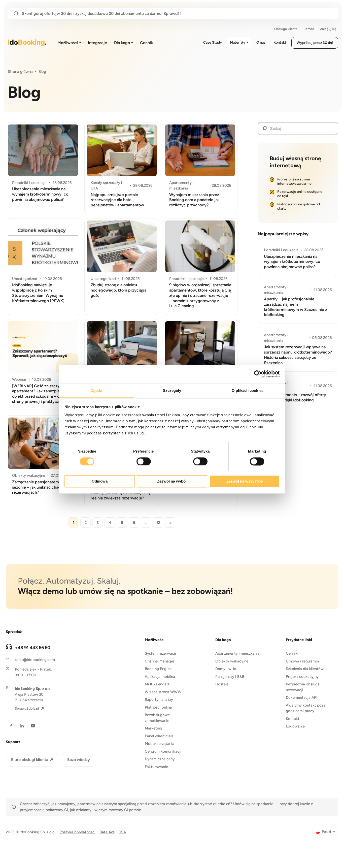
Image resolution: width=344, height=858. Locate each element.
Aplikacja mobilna (160, 676)
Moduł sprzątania (159, 743)
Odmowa (100, 481)
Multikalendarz (157, 684)
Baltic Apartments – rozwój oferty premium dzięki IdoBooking (295, 397)
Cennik (292, 653)
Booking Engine (158, 668)
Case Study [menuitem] (212, 42)
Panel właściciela (159, 736)
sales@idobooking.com (35, 659)
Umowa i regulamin (302, 661)
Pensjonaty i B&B (229, 676)
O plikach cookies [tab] (247, 390)
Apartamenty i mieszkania (237, 653)
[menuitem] (325, 832)
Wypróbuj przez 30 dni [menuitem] (315, 43)
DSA (122, 832)
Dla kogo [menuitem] (122, 42)
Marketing (153, 728)
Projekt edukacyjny (302, 676)
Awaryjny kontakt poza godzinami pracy (305, 708)
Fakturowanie (156, 767)
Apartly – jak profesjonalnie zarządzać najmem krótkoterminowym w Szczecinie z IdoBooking (295, 307)
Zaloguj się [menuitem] (328, 29)
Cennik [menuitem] (146, 42)
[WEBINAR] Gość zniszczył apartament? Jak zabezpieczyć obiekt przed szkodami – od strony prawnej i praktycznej (40, 394)
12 (158, 522)
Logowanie (295, 726)
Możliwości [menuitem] (67, 42)
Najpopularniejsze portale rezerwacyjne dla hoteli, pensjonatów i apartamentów (117, 200)
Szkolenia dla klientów (305, 668)
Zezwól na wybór (172, 481)
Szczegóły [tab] (172, 390)
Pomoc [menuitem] (308, 29)
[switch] (143, 461)
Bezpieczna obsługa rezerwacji (303, 687)
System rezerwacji (160, 653)
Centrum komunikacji (163, 751)
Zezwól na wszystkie (244, 481)
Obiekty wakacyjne (231, 661)
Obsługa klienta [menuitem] (285, 29)
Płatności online (158, 707)
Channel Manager (159, 661)
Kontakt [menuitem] (279, 42)
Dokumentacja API (301, 697)
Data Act (107, 832)
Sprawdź (171, 13)
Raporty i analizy (159, 699)
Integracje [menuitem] (97, 42)
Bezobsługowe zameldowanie (157, 718)
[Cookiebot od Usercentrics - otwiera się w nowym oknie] (258, 374)
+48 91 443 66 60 (32, 647)
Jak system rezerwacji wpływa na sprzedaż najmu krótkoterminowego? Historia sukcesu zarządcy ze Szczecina (298, 354)
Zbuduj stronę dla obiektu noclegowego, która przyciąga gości (118, 290)
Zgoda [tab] (96, 390)
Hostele (221, 684)
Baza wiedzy (78, 759)
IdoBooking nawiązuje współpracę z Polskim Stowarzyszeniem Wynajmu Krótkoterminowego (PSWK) (38, 292)
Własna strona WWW (163, 692)
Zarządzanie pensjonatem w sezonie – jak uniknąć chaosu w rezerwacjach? (40, 487)
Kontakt (292, 718)
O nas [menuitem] (260, 42)
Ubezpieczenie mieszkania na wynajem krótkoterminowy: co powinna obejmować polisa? (40, 194)
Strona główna (20, 71)
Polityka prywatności (77, 832)
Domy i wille (225, 668)
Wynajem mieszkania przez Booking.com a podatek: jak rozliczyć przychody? (194, 200)
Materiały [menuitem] (237, 42)
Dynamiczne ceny (160, 759)
